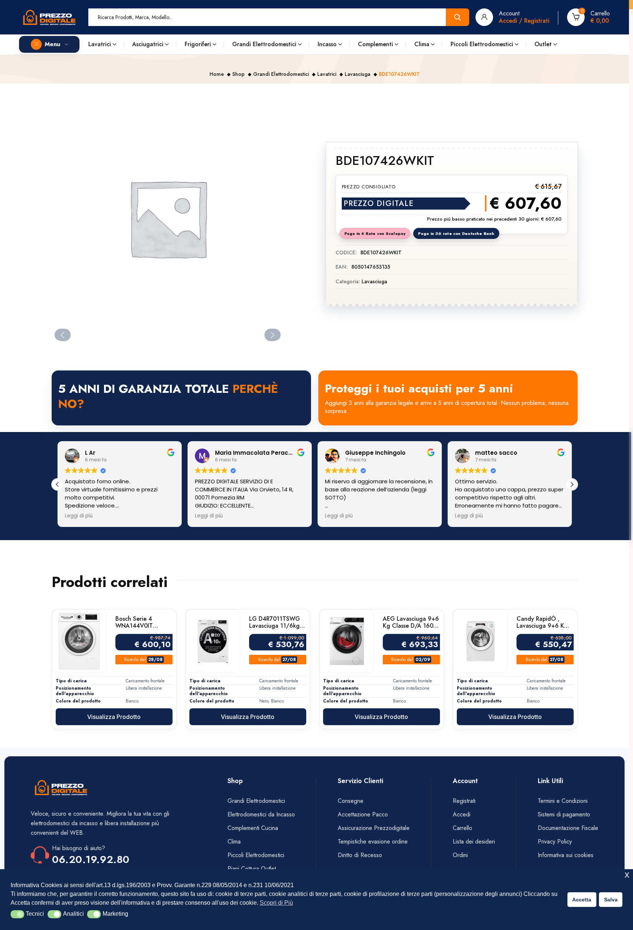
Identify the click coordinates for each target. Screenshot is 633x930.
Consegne (350, 801)
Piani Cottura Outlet (251, 868)
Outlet (543, 44)
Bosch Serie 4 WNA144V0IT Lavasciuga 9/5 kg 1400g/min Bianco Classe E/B (140, 622)
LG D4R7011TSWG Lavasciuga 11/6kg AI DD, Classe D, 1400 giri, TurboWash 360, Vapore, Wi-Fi (274, 622)
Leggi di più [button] (79, 516)
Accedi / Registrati (524, 20)
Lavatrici (99, 44)
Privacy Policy (555, 841)
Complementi (375, 44)
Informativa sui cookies (565, 855)
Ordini (460, 855)
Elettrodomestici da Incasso (261, 814)
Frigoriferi (198, 44)
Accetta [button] (581, 900)
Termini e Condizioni (563, 801)
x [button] (627, 874)
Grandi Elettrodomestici (264, 44)
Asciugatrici (147, 44)
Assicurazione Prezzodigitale (374, 828)
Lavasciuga (357, 74)
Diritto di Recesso (360, 855)
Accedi (461, 814)
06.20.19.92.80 (91, 859)
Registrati (464, 801)
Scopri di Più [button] (276, 903)
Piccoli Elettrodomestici (482, 44)
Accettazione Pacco (363, 814)
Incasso (327, 44)
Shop (238, 74)
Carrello (462, 828)
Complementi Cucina (252, 828)
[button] (17, 914)
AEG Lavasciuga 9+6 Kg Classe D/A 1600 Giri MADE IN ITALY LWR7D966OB (411, 622)
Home (217, 74)
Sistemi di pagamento (565, 814)
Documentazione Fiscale (568, 828)
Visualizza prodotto (114, 716)
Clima (421, 44)
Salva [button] (611, 900)
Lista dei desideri (474, 841)
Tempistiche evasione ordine (373, 841)
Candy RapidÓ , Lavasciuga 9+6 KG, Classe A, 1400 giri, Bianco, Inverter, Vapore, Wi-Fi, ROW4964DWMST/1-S (545, 622)
